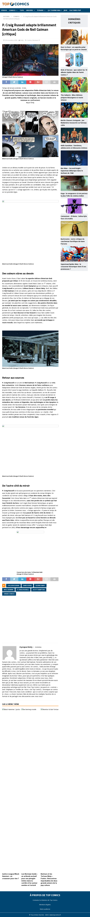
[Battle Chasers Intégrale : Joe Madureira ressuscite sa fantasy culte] (74, 110)
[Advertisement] (30, 621)
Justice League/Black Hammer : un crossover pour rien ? (10, 876)
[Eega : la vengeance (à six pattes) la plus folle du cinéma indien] (74, 183)
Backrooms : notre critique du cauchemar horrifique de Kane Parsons (73, 241)
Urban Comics (9, 594)
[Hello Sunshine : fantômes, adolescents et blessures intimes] (74, 135)
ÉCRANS (40, 10)
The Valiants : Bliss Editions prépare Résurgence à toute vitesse (72, 97)
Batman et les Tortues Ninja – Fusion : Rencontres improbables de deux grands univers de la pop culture (49, 879)
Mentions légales (45, 905)
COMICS (12, 10)
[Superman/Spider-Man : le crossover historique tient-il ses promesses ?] (74, 253)
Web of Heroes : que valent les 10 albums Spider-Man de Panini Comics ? (74, 72)
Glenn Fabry (40, 585)
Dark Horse (27, 585)
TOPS (22, 10)
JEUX (65, 10)
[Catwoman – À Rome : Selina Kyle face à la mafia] (74, 206)
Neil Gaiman (8, 590)
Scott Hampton (39, 590)
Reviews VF (36, 40)
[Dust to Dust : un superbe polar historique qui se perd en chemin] (74, 36)
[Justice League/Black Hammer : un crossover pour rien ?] (11, 790)
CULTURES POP (75, 10)
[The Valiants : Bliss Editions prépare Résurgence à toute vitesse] (74, 84)
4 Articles (38, 647)
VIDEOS (4, 10)
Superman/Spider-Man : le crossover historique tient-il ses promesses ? (73, 266)
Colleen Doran (13, 585)
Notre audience (45, 909)
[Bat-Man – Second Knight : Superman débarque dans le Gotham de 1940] (74, 158)
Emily (22, 40)
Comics (29, 40)
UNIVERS (29, 10)
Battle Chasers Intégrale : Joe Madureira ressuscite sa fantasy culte (74, 122)
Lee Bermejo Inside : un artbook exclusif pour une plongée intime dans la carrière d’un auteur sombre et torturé (29, 879)
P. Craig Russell (23, 590)
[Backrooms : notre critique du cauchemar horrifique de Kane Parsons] (74, 228)
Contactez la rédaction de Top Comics (45, 900)
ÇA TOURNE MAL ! (54, 10)
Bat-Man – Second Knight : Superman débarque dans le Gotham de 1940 (72, 170)
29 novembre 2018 (11, 40)
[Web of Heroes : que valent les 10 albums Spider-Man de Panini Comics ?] (74, 59)
